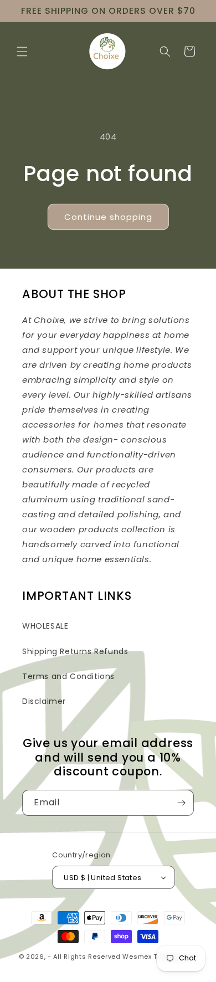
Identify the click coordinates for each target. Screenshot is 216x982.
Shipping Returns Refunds (75, 651)
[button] (22, 51)
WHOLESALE (45, 625)
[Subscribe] (181, 803)
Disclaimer (44, 701)
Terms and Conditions (68, 676)
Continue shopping (108, 217)
